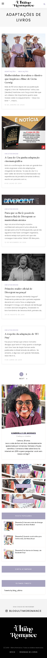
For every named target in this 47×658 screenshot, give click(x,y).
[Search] (44, 4)
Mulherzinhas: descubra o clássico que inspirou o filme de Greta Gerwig (23, 79)
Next (22, 378)
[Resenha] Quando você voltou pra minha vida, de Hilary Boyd (28, 537)
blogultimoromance (25, 611)
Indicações (23, 71)
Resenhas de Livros (29, 652)
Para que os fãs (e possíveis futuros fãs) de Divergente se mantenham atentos (20, 217)
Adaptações (10, 71)
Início (12, 652)
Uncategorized (11, 154)
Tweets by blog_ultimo (13, 590)
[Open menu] (3, 3)
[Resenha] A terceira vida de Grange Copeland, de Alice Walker (29, 523)
